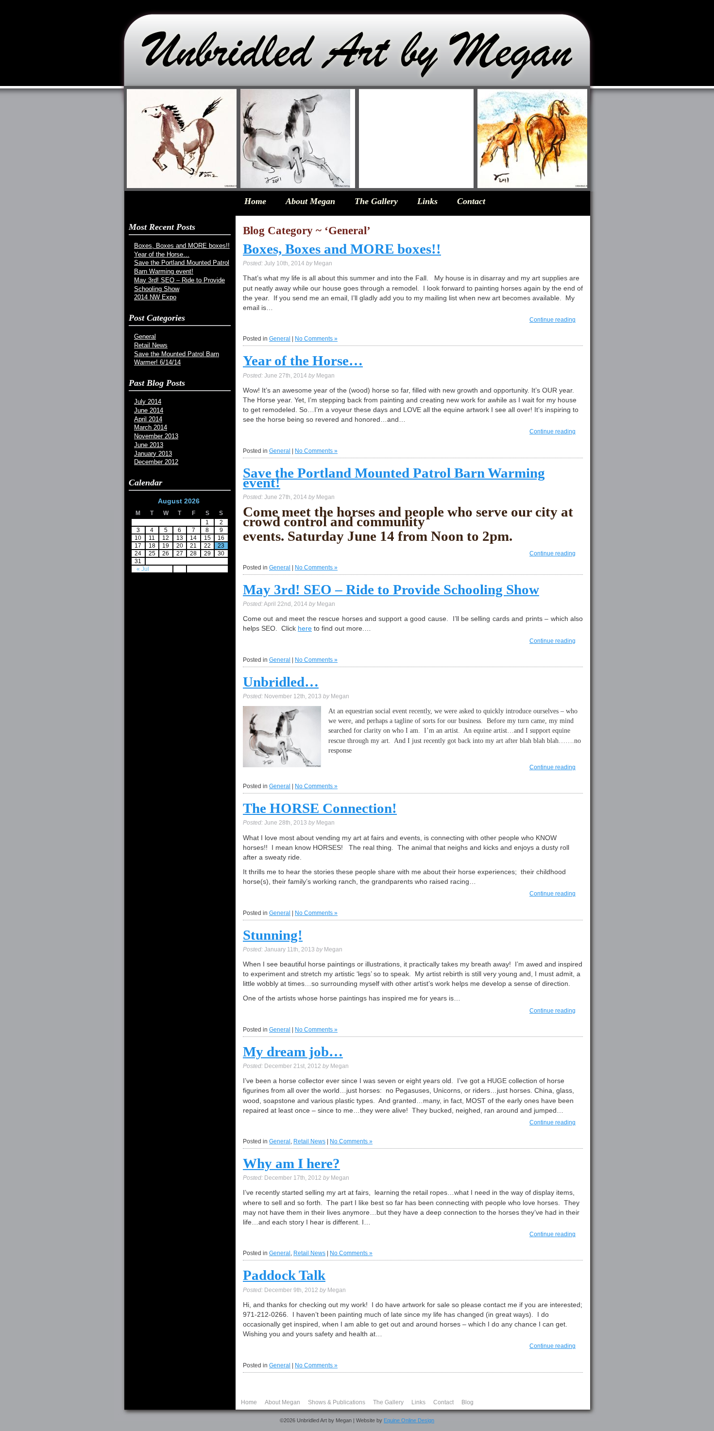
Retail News (151, 345)
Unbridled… (281, 682)
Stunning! (273, 935)
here (305, 628)
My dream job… (293, 1051)
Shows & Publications (336, 1402)
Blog (467, 1402)
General (145, 336)
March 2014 (150, 427)
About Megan (310, 201)
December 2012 (156, 462)
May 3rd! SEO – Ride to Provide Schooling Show (391, 589)
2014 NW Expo (155, 297)
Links (427, 201)
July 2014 (147, 401)
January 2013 (153, 453)
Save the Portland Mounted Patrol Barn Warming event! (394, 477)
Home (255, 201)
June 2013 (148, 444)
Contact (471, 201)
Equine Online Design (409, 1420)
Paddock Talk (284, 1275)
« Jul (142, 569)
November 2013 (156, 436)
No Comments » (316, 339)
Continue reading (552, 320)
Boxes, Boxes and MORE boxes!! (182, 245)
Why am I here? (291, 1163)
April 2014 (148, 419)
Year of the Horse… (161, 254)
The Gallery (376, 201)
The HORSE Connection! (320, 808)
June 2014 (148, 410)
